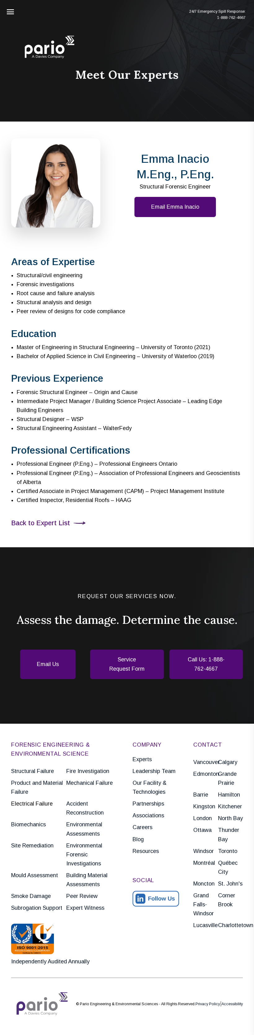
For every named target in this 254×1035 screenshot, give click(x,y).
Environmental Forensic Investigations (84, 854)
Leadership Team (154, 771)
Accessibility (232, 1004)
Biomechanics (28, 824)
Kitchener (230, 806)
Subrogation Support (36, 908)
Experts (142, 759)
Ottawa (202, 830)
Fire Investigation (87, 771)
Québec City (228, 867)
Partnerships (148, 804)
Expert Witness (85, 908)
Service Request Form (127, 664)
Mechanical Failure (89, 783)
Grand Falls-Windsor (203, 904)
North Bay (230, 818)
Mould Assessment (34, 875)
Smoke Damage (31, 896)
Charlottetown (230, 925)
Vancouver (205, 762)
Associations (148, 815)
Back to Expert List (40, 523)
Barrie (200, 795)
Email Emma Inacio (175, 207)
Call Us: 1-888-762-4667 (206, 664)
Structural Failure (32, 771)
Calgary (227, 762)
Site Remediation (32, 845)
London (202, 818)
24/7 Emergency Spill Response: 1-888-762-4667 (217, 14)
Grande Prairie (227, 778)
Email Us (48, 664)
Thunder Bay (228, 834)
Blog (138, 839)
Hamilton (229, 795)
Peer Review (82, 896)
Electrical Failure (32, 804)
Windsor (203, 851)
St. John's (230, 884)
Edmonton (205, 774)
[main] (127, 517)
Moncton (204, 884)
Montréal (204, 863)
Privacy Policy (207, 1004)
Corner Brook (226, 900)
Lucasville (205, 925)
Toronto (227, 851)
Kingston (204, 806)
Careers (142, 827)
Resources (146, 851)
